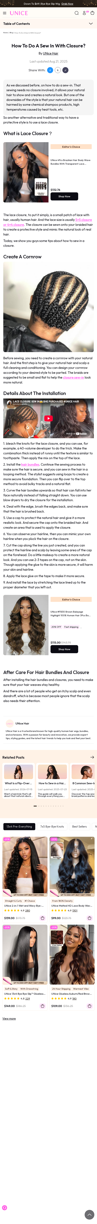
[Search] (76, 13)
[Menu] (4, 13)
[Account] (84, 14)
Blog (11, 33)
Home (5, 33)
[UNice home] (19, 13)
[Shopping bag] (92, 13)
